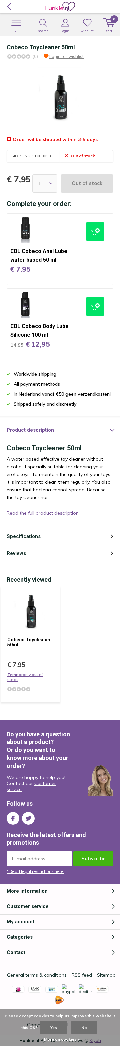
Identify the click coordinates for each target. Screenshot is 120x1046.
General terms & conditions (37, 975)
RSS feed (82, 975)
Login (65, 31)
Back (9, 6)
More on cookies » (62, 1039)
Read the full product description (43, 513)
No (84, 1027)
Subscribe (93, 858)
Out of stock (87, 183)
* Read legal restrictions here (35, 871)
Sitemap (106, 975)
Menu (16, 31)
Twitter (28, 818)
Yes (53, 1027)
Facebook (13, 818)
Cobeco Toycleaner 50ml (29, 642)
